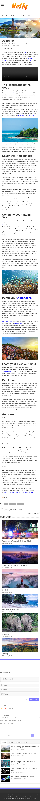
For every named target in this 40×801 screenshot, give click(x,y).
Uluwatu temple (19, 323)
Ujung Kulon (6, 634)
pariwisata (21, 504)
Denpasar (8, 93)
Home (3, 16)
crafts (30, 60)
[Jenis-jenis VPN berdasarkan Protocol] (5, 778)
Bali (25, 52)
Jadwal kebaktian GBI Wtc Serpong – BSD (23, 753)
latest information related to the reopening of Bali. (18, 492)
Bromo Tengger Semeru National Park (14, 565)
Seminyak (31, 115)
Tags (25, 742)
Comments (18, 742)
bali (6, 504)
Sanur (23, 115)
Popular (4, 742)
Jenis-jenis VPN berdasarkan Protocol (22, 776)
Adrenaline (24, 297)
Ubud (14, 93)
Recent (11, 742)
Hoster (30, 797)
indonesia (12, 504)
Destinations (22, 16)
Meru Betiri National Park (10, 609)
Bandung (5, 654)
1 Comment (7, 45)
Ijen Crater (5, 590)
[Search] (32, 735)
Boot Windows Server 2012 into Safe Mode (13, 509)
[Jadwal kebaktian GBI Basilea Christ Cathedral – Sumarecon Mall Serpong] (5, 748)
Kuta (19, 115)
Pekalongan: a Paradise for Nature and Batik (16, 541)
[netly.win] (20, 6)
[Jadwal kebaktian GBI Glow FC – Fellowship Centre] (5, 771)
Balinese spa (7, 371)
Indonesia (15, 16)
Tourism (8, 16)
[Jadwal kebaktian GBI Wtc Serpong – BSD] (5, 756)
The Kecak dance (7, 321)
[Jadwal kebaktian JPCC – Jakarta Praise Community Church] (5, 763)
